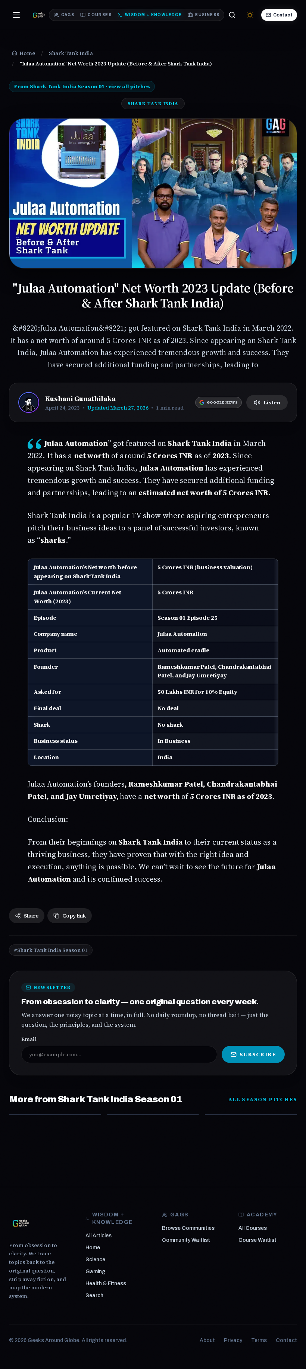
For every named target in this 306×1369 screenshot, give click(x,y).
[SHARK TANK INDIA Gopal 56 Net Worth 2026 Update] (55, 1114)
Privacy (233, 1340)
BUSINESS (207, 15)
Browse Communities (188, 1228)
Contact (283, 15)
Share (31, 915)
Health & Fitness (105, 1283)
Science (95, 1259)
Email (29, 1039)
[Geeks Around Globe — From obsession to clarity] (39, 15)
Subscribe (258, 1054)
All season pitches (262, 1099)
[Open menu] (16, 14)
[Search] (232, 15)
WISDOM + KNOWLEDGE (153, 15)
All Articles (98, 1235)
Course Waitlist (257, 1240)
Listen (271, 402)
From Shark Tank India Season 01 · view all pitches (82, 86)
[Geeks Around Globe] (21, 1223)
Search (94, 1295)
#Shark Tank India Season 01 (51, 950)
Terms (259, 1340)
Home (92, 1247)
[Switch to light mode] (250, 15)
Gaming (95, 1271)
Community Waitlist (186, 1240)
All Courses (252, 1228)
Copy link (74, 915)
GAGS (68, 15)
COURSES (100, 15)
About (207, 1340)
